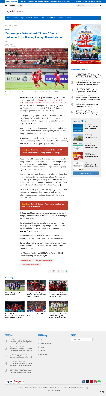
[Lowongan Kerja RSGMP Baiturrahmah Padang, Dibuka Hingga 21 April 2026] (78, 137)
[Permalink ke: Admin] (7, 45)
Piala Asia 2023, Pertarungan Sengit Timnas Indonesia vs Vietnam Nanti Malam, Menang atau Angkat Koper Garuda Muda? (21, 357)
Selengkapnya (85, 173)
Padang (42, 347)
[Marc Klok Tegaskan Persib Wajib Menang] (15, 285)
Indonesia (43, 340)
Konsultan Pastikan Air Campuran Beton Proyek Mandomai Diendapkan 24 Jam (87, 113)
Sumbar (60, 18)
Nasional (29, 18)
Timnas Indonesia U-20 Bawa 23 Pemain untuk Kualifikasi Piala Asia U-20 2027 (58, 294)
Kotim (42, 18)
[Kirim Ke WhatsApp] (66, 271)
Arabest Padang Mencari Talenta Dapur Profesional (91, 156)
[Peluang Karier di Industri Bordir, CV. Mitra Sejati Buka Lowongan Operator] (78, 166)
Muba (36, 18)
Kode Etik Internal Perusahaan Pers (36, 388)
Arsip (20, 5)
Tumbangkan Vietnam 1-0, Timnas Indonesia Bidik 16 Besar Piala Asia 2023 (21, 349)
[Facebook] (83, 382)
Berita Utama (51, 18)
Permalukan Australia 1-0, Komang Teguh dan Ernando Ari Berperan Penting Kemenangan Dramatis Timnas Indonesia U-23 (22, 364)
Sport (69, 18)
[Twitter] (87, 382)
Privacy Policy (54, 388)
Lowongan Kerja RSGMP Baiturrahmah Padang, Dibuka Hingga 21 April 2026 (91, 137)
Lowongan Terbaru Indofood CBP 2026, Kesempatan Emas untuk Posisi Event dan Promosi (91, 146)
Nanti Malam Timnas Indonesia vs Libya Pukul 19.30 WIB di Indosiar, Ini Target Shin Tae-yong (22, 372)
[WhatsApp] (99, 382)
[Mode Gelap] (100, 5)
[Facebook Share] (49, 271)
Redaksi (12, 5)
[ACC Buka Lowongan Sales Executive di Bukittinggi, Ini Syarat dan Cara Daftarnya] (78, 128)
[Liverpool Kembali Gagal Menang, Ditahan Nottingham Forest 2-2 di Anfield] (36, 285)
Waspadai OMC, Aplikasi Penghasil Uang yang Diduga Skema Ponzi (21, 342)
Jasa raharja (44, 354)
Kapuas (15, 18)
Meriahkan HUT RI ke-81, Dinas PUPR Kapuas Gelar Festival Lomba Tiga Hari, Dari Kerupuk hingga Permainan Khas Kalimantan (88, 76)
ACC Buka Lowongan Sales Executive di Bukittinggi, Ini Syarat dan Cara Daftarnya (91, 127)
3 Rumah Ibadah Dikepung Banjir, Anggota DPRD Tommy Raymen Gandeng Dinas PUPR (87, 91)
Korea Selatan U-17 (34, 103)
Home (8, 18)
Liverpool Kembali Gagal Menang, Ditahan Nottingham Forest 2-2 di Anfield (36, 294)
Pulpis (22, 18)
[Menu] (6, 5)
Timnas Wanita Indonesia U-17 (50, 100)
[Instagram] (95, 382)
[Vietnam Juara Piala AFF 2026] (36, 306)
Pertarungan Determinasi (44, 260)
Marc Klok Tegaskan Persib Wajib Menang (14, 293)
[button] (95, 5)
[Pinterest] (91, 382)
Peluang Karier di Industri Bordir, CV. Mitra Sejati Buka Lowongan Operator (90, 165)
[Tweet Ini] (53, 271)
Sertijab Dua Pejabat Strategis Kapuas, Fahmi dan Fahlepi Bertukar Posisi (88, 83)
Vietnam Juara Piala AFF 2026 (35, 315)
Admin (11, 44)
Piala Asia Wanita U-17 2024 (55, 103)
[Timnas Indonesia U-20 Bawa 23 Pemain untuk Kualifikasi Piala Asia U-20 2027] (58, 285)
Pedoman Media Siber (76, 388)
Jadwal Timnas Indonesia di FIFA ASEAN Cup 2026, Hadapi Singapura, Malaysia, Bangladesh (58, 316)
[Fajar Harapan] (14, 12)
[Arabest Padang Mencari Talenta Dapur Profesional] (78, 156)
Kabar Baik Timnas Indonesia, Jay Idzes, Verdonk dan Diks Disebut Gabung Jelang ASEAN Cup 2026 (14, 316)
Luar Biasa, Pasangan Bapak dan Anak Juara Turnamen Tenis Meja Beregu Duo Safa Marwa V (88, 98)
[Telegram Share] (62, 271)
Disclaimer (63, 388)
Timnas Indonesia (45, 343)
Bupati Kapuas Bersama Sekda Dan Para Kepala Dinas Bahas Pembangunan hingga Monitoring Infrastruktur (87, 105)
